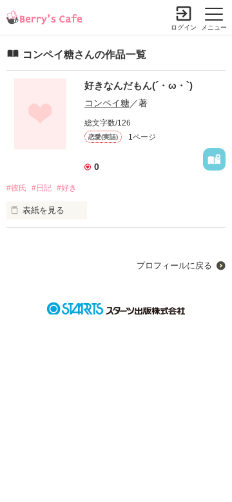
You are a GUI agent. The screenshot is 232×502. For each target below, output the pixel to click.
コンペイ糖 (107, 103)
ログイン (184, 27)
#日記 (42, 187)
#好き (67, 187)
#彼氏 (16, 187)
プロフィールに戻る (174, 265)
